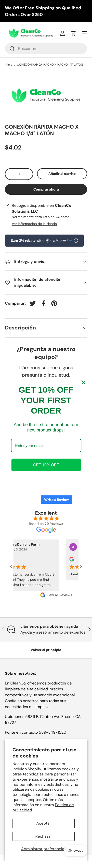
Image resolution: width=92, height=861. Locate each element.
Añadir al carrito (62, 173)
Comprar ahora (46, 189)
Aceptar (43, 823)
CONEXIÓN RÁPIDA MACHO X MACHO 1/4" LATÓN (50, 64)
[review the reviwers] (68, 560)
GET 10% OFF (46, 465)
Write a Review (56, 499)
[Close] (83, 382)
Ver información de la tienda (34, 224)
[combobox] (46, 48)
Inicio (8, 64)
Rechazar (43, 836)
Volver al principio (46, 650)
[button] (73, 33)
